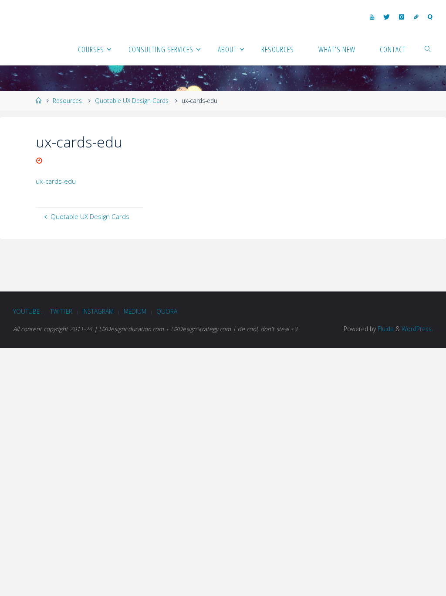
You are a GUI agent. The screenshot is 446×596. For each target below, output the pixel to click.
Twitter (61, 311)
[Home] (39, 100)
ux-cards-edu (56, 181)
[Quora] (430, 17)
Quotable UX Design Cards (132, 100)
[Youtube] (371, 17)
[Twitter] (387, 17)
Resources (67, 100)
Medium (135, 311)
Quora (166, 311)
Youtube (26, 311)
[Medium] (416, 17)
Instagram (98, 311)
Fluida (385, 329)
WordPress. (417, 329)
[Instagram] (402, 17)
